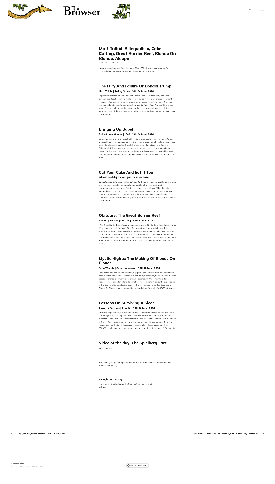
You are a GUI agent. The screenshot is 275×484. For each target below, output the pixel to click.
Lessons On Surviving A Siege (127, 302)
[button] (250, 10)
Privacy (27, 466)
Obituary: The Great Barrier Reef (129, 215)
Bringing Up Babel (116, 129)
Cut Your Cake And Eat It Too (126, 172)
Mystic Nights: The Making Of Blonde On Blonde (137, 260)
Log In (42, 466)
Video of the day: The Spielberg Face (133, 342)
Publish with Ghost (138, 465)
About (13, 466)
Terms (20, 466)
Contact (35, 466)
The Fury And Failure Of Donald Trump (135, 86)
